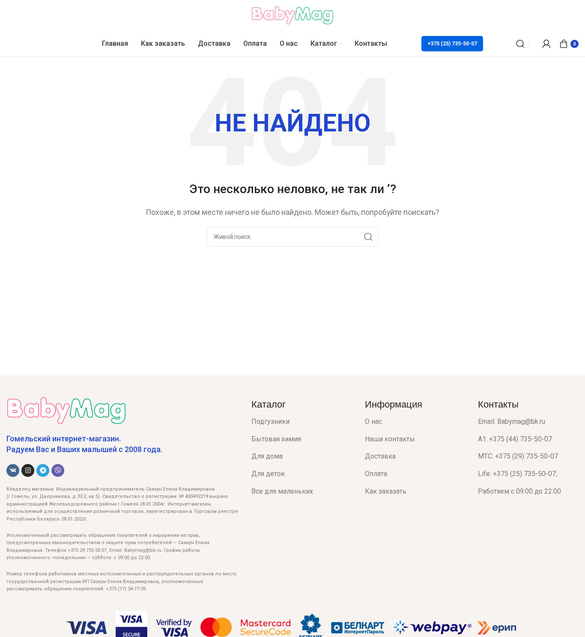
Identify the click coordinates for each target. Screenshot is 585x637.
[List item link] (301, 421)
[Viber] (57, 470)
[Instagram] (27, 470)
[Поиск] (520, 43)
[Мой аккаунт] (546, 43)
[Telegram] (42, 470)
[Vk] (12, 470)
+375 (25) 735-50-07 (452, 44)
